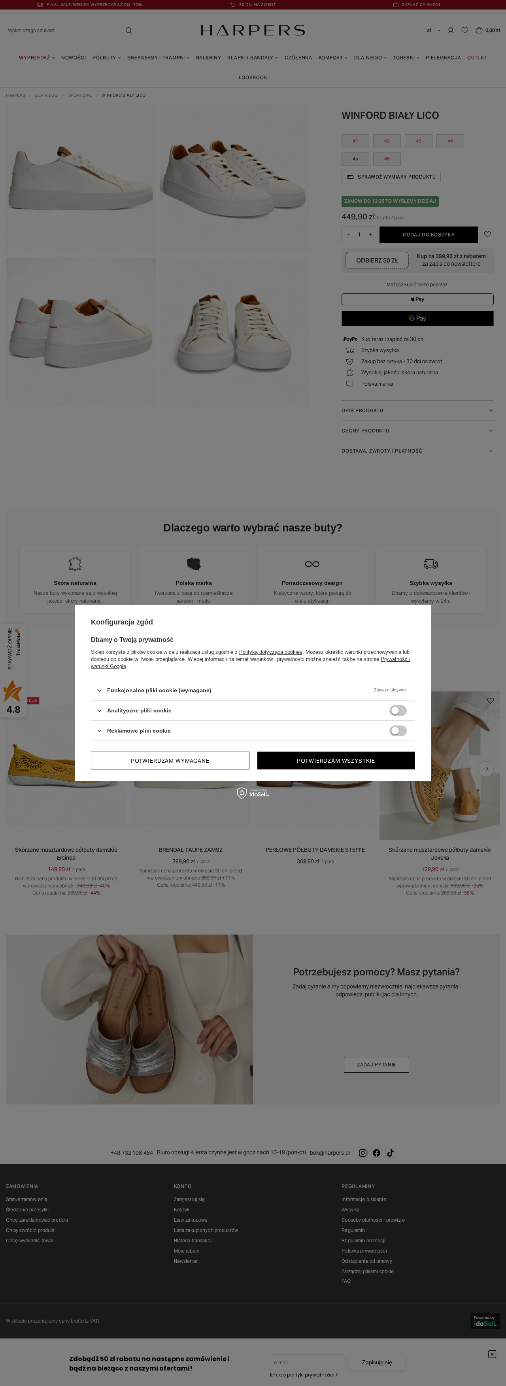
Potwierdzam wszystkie (336, 760)
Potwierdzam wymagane (170, 760)
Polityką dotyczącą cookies (270, 652)
